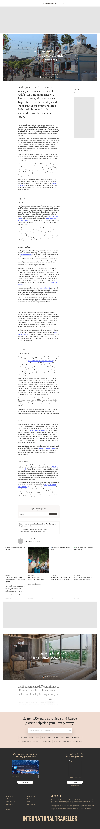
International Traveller (30, 539)
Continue (50, 699)
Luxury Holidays (24, 741)
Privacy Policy (68, 824)
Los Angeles (78, 737)
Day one (76, 89)
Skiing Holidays (44, 741)
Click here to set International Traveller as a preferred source (34, 529)
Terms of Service (61, 824)
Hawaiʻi (55, 737)
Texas (19, 737)
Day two (76, 93)
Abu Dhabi (49, 737)
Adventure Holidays (55, 741)
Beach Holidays (65, 741)
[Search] (63, 3)
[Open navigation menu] (36, 3)
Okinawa (37, 737)
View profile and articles (32, 541)
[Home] (50, 3)
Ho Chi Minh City (69, 737)
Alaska (30, 737)
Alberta (43, 737)
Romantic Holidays (35, 741)
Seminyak (25, 737)
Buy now (75, 782)
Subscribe (52, 514)
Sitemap (55, 824)
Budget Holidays (75, 741)
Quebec (61, 737)
